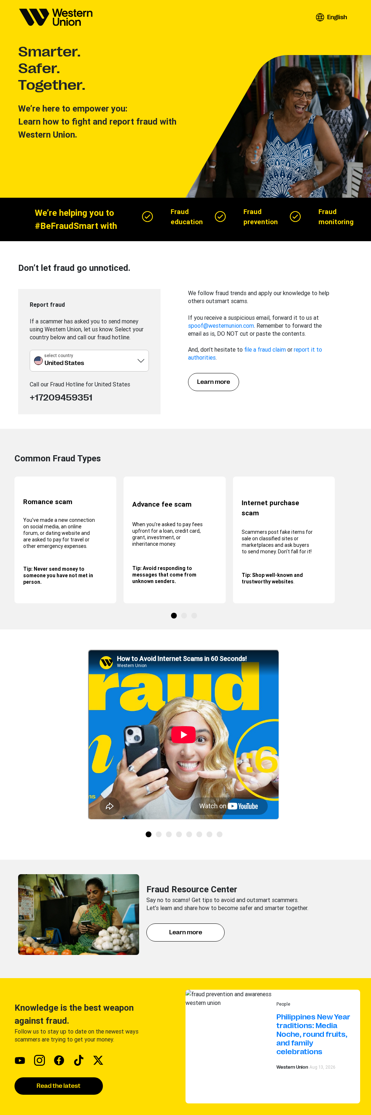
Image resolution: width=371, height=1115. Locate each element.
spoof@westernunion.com (221, 325)
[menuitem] (55, 17)
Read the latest (58, 1086)
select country (58, 355)
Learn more (213, 382)
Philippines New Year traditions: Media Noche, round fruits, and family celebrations (313, 1034)
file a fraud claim (265, 349)
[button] (331, 17)
